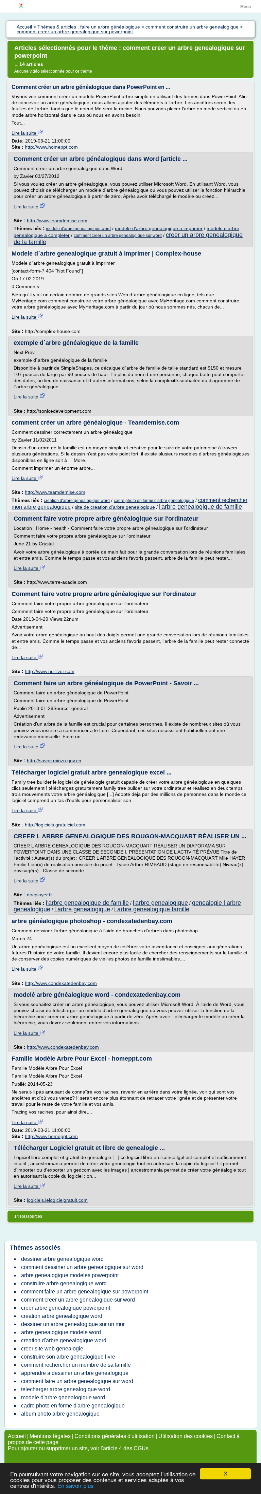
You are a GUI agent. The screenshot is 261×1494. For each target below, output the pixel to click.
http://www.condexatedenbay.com (61, 983)
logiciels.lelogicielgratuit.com (57, 1200)
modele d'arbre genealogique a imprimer (159, 228)
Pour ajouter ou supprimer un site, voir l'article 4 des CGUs (78, 1448)
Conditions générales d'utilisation (114, 1436)
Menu (245, 6)
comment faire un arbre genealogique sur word (77, 1381)
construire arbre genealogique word (64, 1283)
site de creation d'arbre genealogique (115, 507)
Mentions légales (50, 1436)
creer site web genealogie (52, 1348)
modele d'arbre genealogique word (78, 228)
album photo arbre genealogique (60, 1414)
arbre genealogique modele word (61, 1332)
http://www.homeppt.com (51, 147)
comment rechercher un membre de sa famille (76, 1365)
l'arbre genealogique (160, 902)
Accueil (17, 1436)
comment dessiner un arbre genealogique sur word (82, 1267)
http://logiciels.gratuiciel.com (55, 824)
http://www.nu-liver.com (49, 671)
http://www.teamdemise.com (57, 220)
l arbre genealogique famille (151, 909)
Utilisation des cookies (185, 1436)
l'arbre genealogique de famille (200, 506)
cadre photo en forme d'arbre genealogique (154, 500)
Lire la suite (25, 133)
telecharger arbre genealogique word (65, 1389)
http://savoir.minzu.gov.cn (54, 760)
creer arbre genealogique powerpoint (65, 1308)
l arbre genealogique (82, 909)
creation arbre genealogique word (61, 1316)
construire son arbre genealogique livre (68, 1357)
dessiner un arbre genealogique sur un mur (73, 1324)
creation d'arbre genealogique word (77, 500)
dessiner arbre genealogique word (62, 1259)
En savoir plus (75, 1486)
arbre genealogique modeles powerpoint (70, 1275)
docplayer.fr (39, 894)
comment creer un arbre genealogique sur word (118, 235)
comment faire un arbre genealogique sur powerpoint (84, 1291)
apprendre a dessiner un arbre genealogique (74, 1373)
